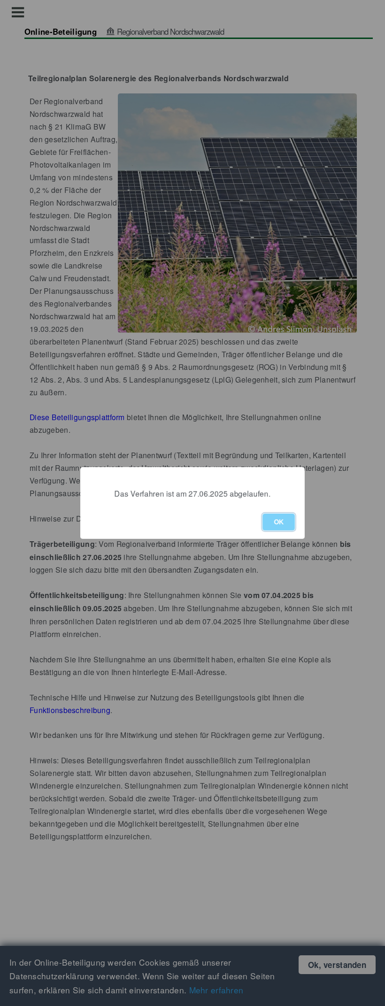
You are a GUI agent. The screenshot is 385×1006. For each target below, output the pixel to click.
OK (279, 522)
